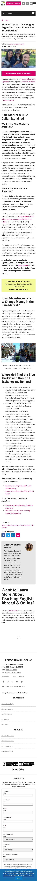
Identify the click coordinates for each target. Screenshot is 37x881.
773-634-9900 (11, 669)
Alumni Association (7, 709)
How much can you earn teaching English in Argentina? (17, 512)
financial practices (28, 81)
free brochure (13, 610)
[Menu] (34, 3)
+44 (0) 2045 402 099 (13, 672)
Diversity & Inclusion (7, 736)
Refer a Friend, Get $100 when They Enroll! (13, 686)
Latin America (8, 100)
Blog (7, 20)
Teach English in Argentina (10, 525)
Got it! (18, 878)
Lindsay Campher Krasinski (16, 44)
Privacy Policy (5, 677)
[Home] (2, 20)
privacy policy (22, 875)
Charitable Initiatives (7, 741)
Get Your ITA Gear (6, 714)
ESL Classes (5, 724)
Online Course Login (7, 704)
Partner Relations (6, 746)
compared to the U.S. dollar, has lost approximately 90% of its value (17, 219)
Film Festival (5, 719)
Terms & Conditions (18, 677)
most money (23, 265)
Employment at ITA (7, 751)
